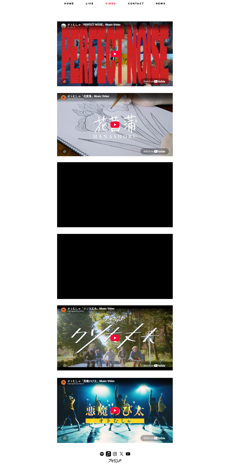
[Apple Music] (108, 453)
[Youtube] (128, 453)
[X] (121, 453)
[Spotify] (101, 453)
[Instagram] (115, 453)
